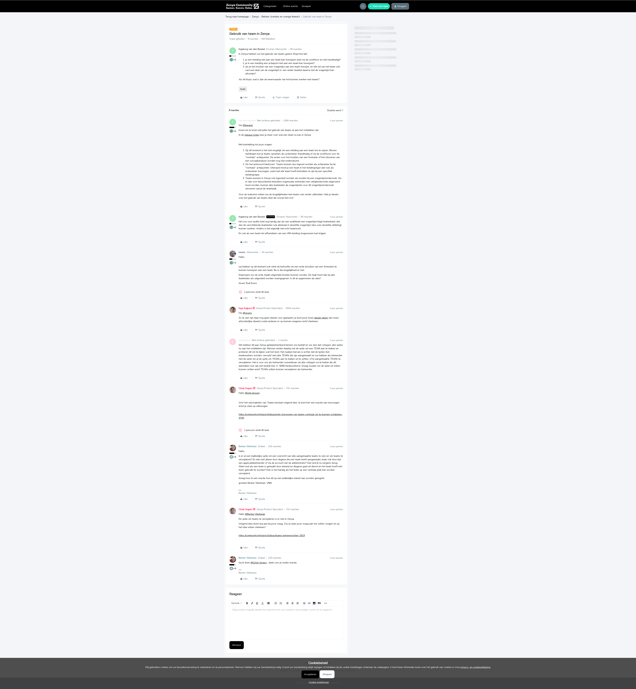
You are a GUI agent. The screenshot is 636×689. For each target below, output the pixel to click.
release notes (251, 135)
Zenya (255, 16)
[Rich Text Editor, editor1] (286, 623)
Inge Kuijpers (245, 308)
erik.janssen (245, 340)
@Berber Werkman (255, 514)
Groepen (306, 6)
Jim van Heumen (247, 120)
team (242, 89)
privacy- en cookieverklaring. (476, 667)
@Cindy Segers (259, 562)
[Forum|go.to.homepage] (242, 6)
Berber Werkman (248, 446)
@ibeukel (248, 125)
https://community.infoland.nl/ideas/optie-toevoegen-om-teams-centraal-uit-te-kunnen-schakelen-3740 (291, 416)
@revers (247, 313)
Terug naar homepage (237, 16)
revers (242, 252)
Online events (290, 6)
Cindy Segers (246, 388)
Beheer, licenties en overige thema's (281, 16)
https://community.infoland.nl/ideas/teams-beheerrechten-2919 (272, 535)
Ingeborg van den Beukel (252, 49)
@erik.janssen (252, 393)
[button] (379, 6)
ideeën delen (321, 317)
